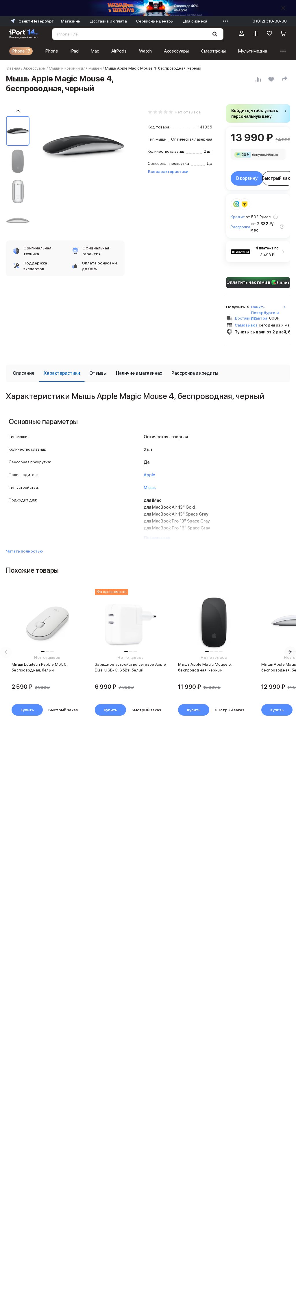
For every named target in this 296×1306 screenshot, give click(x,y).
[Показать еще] (224, 21)
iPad (75, 51)
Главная (13, 68)
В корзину (247, 178)
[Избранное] (269, 34)
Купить (27, 710)
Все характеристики (168, 171)
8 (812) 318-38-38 (270, 21)
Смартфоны (213, 51)
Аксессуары (176, 51)
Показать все (157, 537)
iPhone (51, 51)
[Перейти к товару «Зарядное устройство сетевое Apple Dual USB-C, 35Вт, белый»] (130, 624)
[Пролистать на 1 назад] (18, 111)
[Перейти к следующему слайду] (290, 652)
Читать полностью (24, 551)
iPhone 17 (21, 51)
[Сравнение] (255, 34)
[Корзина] (283, 34)
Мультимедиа (252, 51)
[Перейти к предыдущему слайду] (6, 652)
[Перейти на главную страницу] (23, 34)
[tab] (23, 373)
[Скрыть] (283, 8)
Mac (95, 51)
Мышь (150, 487)
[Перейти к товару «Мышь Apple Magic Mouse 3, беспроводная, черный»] (214, 624)
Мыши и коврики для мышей (75, 68)
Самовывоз (246, 325)
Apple (149, 474)
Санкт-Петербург (35, 21)
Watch (145, 51)
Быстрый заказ (278, 178)
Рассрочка (240, 227)
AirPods (119, 51)
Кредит (238, 216)
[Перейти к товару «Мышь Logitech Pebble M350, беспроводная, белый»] (47, 624)
